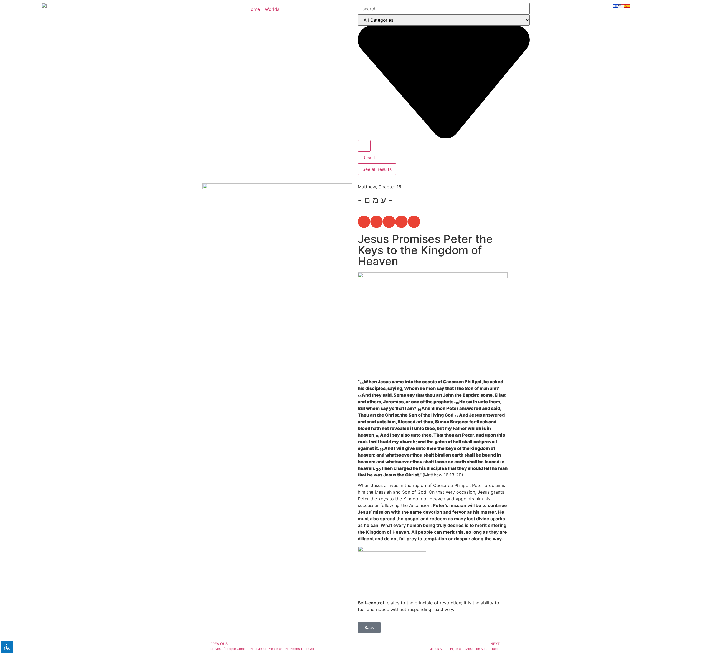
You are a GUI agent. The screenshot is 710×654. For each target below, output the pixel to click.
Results (369, 157)
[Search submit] (364, 146)
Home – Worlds (263, 9)
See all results (377, 169)
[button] (364, 222)
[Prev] (239, 398)
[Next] (314, 398)
